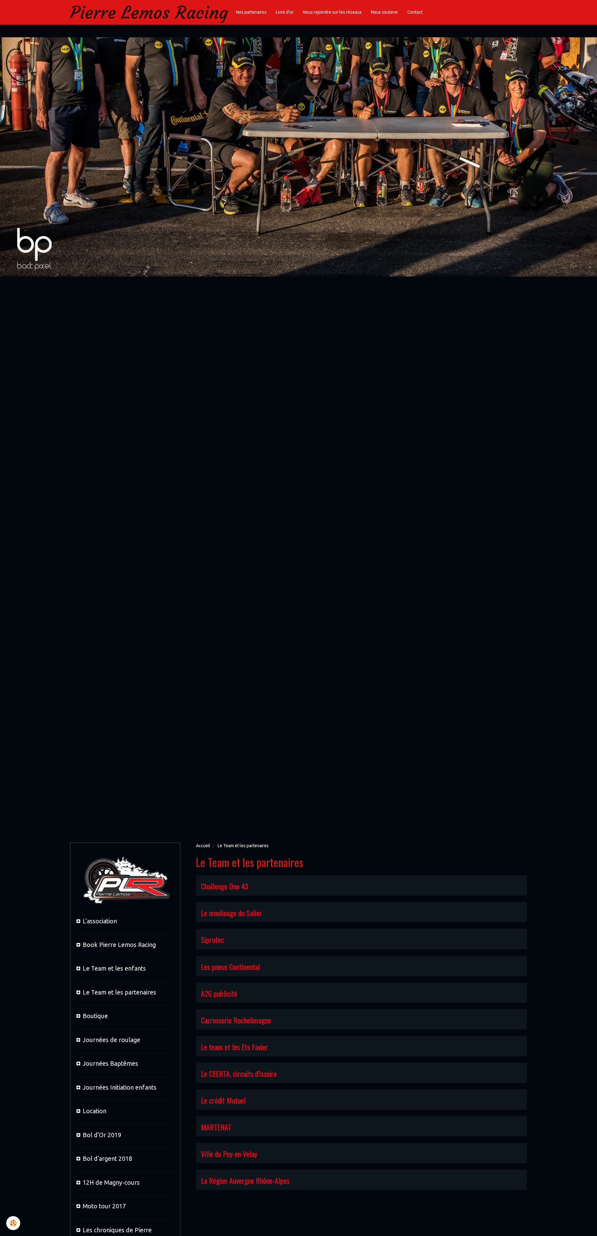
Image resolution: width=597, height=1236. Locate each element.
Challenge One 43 (224, 886)
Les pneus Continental (230, 966)
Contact (415, 12)
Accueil (203, 845)
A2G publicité (219, 993)
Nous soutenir (384, 12)
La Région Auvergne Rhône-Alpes (245, 1180)
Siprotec (212, 939)
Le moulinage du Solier (231, 912)
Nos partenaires (251, 12)
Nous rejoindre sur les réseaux (332, 12)
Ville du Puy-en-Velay (229, 1153)
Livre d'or (285, 12)
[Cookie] (13, 1223)
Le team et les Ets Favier (234, 1046)
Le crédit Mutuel (223, 1100)
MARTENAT (216, 1127)
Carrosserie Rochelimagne (236, 1020)
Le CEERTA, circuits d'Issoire (239, 1073)
